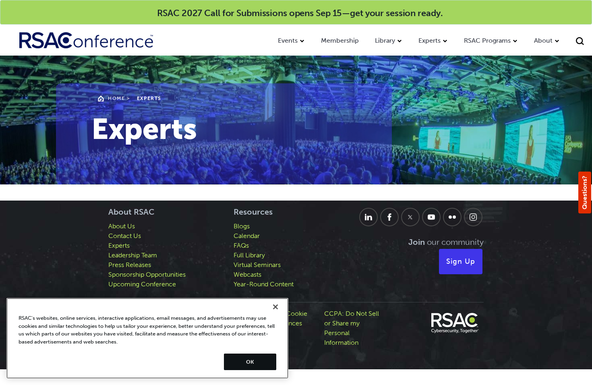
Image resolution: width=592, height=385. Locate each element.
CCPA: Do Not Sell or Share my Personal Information (351, 328)
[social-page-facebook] (389, 217)
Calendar (247, 236)
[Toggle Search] (580, 42)
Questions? (584, 192)
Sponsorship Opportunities (147, 274)
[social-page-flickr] (452, 217)
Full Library (249, 255)
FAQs (241, 245)
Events (288, 40)
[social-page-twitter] (410, 217)
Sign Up (460, 261)
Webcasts (247, 274)
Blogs (242, 226)
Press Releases (129, 265)
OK (250, 362)
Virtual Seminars (257, 265)
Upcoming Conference (142, 284)
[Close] (275, 307)
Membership (340, 40)
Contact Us (124, 236)
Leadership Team (132, 255)
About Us (121, 226)
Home (116, 98)
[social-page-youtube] (431, 217)
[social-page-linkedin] (368, 217)
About (543, 40)
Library (385, 40)
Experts (429, 40)
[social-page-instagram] (473, 217)
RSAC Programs (487, 40)
